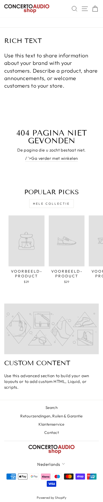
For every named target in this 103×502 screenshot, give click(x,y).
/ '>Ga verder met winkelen (51, 158)
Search (52, 407)
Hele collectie (51, 203)
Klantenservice (51, 424)
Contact (51, 432)
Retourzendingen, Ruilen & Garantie (51, 416)
